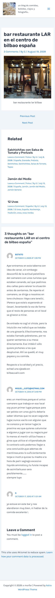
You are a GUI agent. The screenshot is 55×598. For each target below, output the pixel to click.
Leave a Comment (16, 157)
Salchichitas (24, 163)
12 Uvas (13, 201)
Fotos (28, 157)
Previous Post (27, 116)
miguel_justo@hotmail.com (29, 388)
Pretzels (34, 160)
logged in (26, 534)
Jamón (25, 186)
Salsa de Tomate (38, 163)
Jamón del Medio (19, 179)
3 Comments (11, 51)
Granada (26, 160)
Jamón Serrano (15, 190)
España (17, 160)
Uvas (19, 213)
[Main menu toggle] (48, 8)
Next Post (27, 122)
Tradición (12, 213)
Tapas (10, 167)
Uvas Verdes (28, 213)
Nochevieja (35, 209)
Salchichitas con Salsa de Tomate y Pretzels (25, 151)
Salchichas (13, 163)
